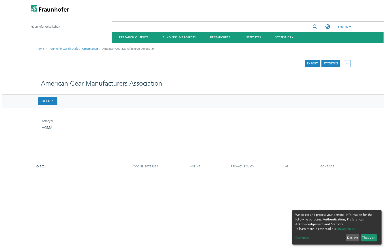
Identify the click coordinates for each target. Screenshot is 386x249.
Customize (302, 238)
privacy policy (346, 229)
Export (312, 63)
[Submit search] (315, 27)
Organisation (90, 48)
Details (48, 101)
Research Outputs (133, 37)
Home (40, 48)
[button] (328, 27)
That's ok (369, 238)
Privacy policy (242, 166)
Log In (343, 27)
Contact (327, 166)
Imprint (194, 166)
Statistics (330, 63)
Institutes (253, 37)
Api (287, 166)
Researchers (220, 37)
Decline (352, 238)
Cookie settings (145, 166)
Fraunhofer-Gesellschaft (63, 48)
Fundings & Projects (179, 37)
